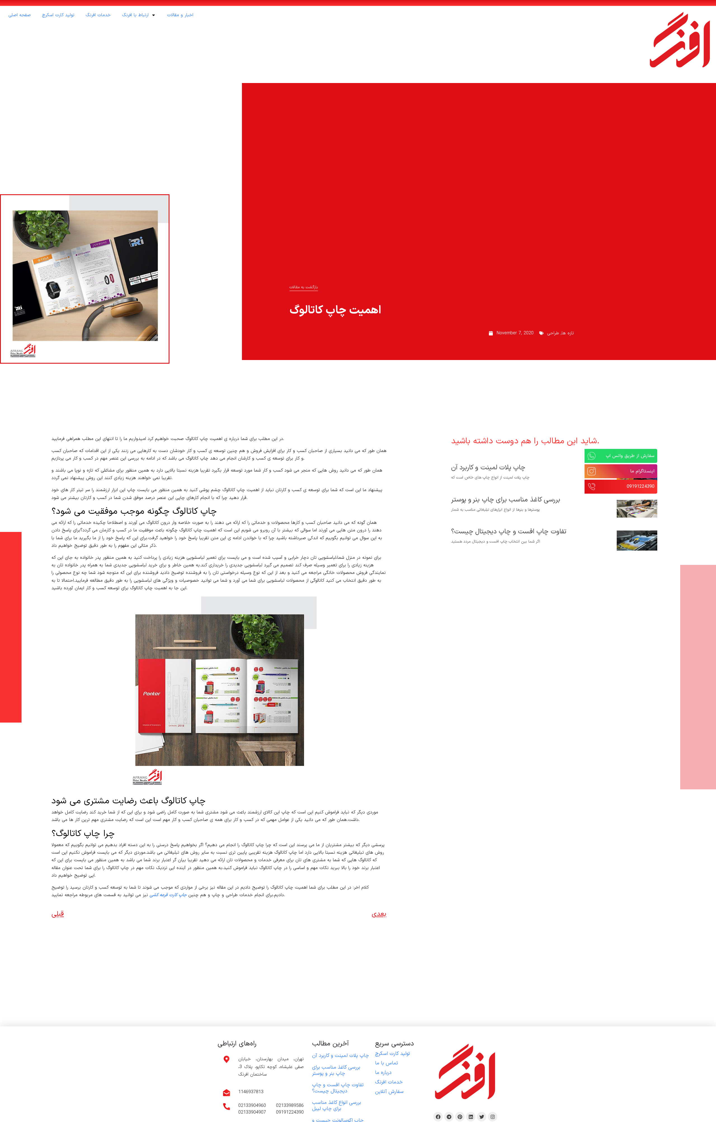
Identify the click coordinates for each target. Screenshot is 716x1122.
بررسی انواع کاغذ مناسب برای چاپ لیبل (336, 1105)
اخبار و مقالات (180, 15)
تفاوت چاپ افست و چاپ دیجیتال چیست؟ (508, 532)
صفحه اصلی (19, 15)
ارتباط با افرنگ (135, 15)
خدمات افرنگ (98, 15)
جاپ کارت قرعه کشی (168, 895)
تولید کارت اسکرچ (58, 15)
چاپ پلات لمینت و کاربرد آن (488, 468)
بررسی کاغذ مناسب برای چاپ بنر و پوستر (505, 500)
